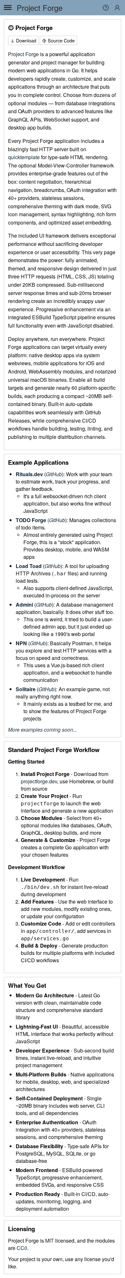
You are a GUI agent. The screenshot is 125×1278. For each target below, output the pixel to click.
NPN (21, 643)
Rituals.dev (29, 474)
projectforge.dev (39, 781)
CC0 (22, 1248)
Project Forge (40, 7)
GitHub (54, 474)
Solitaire (26, 689)
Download (25, 40)
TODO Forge (31, 520)
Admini (24, 604)
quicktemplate (24, 157)
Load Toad (29, 566)
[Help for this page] (106, 9)
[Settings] (117, 7)
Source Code (60, 40)
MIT (49, 1240)
